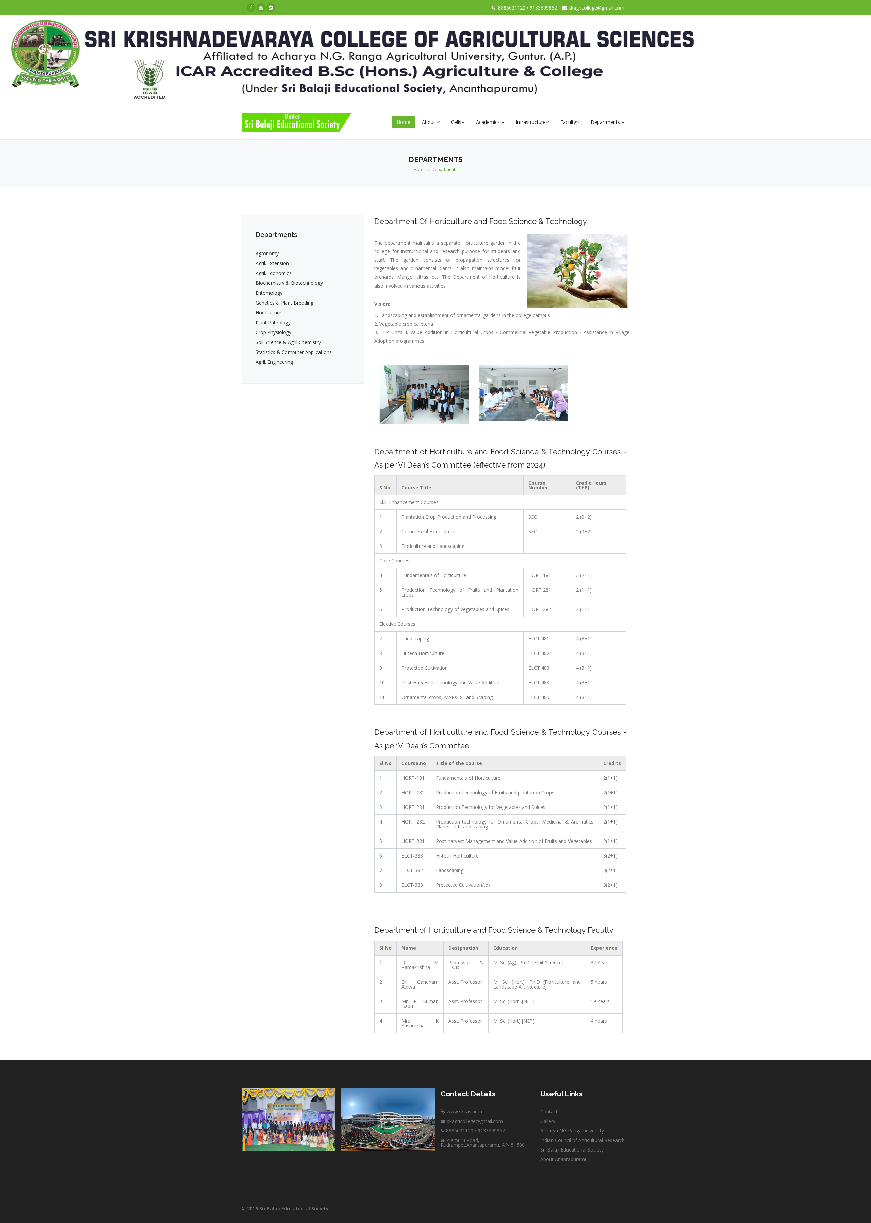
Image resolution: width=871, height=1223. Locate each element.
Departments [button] (606, 122)
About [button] (429, 122)
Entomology (269, 293)
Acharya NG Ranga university (572, 1130)
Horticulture (268, 312)
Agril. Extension (272, 263)
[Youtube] (261, 7)
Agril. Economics (274, 273)
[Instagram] (270, 7)
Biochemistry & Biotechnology (289, 283)
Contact (549, 1111)
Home (403, 122)
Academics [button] (488, 122)
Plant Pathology (273, 322)
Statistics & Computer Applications (294, 352)
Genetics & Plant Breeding (284, 302)
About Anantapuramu (564, 1159)
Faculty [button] (568, 122)
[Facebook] (251, 7)
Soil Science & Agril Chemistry (288, 342)
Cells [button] (456, 122)
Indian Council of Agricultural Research (582, 1140)
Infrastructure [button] (531, 122)
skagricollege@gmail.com (595, 7)
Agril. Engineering (274, 362)
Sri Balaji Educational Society (572, 1149)
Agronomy (267, 253)
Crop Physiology (273, 332)
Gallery (547, 1121)
